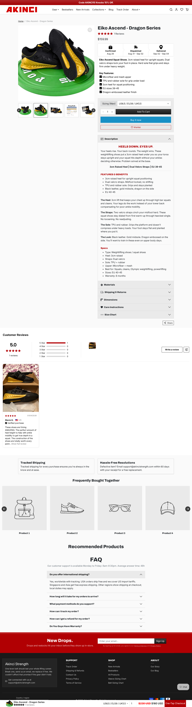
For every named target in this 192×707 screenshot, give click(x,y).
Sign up (160, 641)
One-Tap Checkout (175, 703)
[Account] (176, 9)
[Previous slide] (19, 110)
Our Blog (155, 670)
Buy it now (135, 120)
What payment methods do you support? (72, 604)
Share (170, 323)
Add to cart (143, 111)
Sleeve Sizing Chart (117, 679)
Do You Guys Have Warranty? (66, 626)
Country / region (22, 698)
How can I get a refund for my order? (70, 619)
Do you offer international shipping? (70, 574)
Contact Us (71, 674)
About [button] (135, 9)
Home (20, 21)
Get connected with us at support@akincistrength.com (21, 681)
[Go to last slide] (4, 508)
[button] (171, 9)
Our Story (155, 666)
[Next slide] (93, 110)
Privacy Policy (155, 646)
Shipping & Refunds (75, 670)
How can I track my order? (64, 611)
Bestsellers (67, 9)
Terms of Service (140, 646)
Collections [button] (98, 9)
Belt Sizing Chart (116, 683)
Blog (111, 9)
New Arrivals (82, 9)
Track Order (122, 9)
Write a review (172, 349)
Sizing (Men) (109, 103)
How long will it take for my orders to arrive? (74, 596)
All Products (113, 674)
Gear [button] (54, 9)
